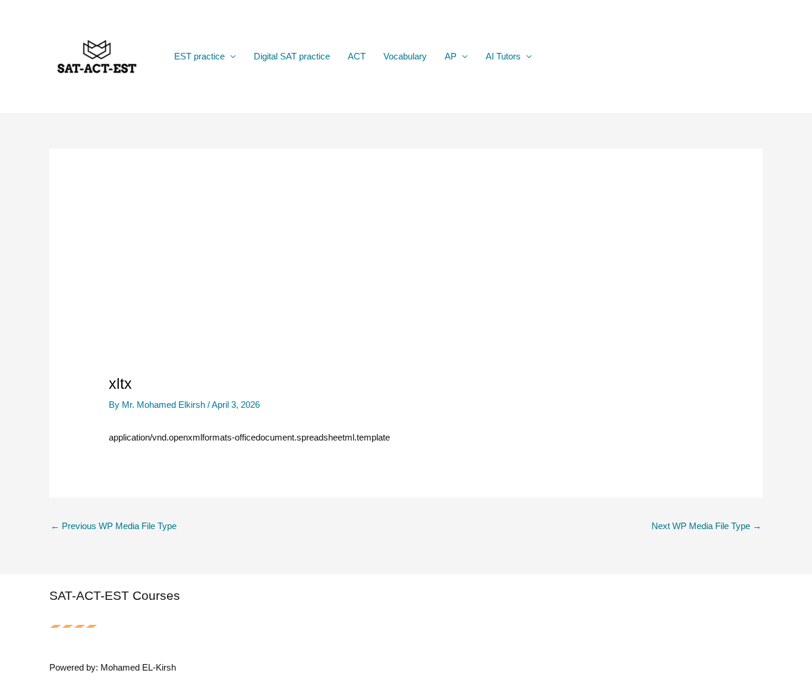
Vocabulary (405, 56)
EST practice (199, 56)
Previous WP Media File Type (114, 526)
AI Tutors (503, 56)
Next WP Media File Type (706, 526)
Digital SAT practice (292, 56)
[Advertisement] (406, 285)
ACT (357, 56)
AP (451, 56)
